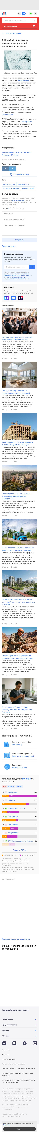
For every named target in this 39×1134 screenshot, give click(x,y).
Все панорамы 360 (19, 767)
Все (4, 786)
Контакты (5, 1055)
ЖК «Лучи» (12, 792)
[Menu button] (31, 13)
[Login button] (24, 13)
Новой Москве (23, 80)
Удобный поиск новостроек (15, 21)
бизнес (19, 786)
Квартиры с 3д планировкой (23, 756)
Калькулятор (17, 745)
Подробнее (6, 1125)
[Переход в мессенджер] (35, 1042)
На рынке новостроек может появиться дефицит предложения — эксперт (17, 338)
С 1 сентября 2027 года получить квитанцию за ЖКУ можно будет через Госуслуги (17, 709)
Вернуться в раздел (13, 33)
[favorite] (19, 13)
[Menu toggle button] (35, 13)
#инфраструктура (9, 184)
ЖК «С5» (11, 800)
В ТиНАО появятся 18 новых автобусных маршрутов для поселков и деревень (18, 549)
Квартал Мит (13, 833)
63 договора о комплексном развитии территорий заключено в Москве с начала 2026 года (18, 601)
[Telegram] (12, 168)
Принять (19, 1129)
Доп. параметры (10, 26)
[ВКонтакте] (5, 168)
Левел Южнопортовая (16, 808)
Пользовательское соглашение (13, 1064)
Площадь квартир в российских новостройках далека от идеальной (16, 392)
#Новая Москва (23, 184)
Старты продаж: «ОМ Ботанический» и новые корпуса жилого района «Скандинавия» (17, 496)
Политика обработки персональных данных (18, 1069)
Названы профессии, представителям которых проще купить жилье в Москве (17, 657)
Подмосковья (7, 115)
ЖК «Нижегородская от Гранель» (21, 841)
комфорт (11, 786)
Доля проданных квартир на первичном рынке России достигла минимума (17, 443)
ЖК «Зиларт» (13, 825)
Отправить (19, 240)
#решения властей (27, 188)
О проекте (5, 1050)
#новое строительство (11, 188)
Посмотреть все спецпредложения (16, 939)
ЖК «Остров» (13, 817)
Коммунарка (27, 122)
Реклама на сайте (8, 1059)
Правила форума (8, 246)
